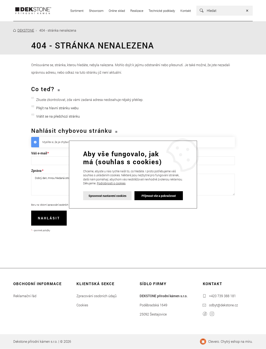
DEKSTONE (25, 30)
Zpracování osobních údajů (96, 296)
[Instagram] (212, 314)
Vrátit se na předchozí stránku (58, 116)
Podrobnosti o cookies (111, 183)
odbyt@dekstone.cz (223, 305)
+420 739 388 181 (222, 296)
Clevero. (214, 341)
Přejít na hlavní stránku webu (57, 108)
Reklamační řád (24, 296)
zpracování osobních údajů (61, 204)
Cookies (82, 305)
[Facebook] (205, 314)
